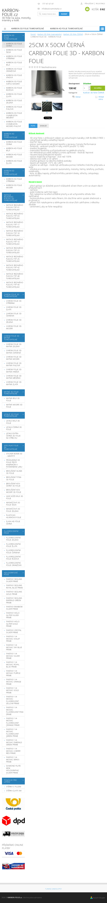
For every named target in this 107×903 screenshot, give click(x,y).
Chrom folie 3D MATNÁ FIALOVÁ (13, 364)
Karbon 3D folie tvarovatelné (27, 28)
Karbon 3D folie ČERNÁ (14, 44)
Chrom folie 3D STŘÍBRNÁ (13, 302)
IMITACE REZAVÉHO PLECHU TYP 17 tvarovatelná (14, 224)
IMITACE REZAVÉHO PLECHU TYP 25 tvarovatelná (14, 258)
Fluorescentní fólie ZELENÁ (13, 538)
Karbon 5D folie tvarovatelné (10, 172)
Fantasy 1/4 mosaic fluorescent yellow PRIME (12, 700)
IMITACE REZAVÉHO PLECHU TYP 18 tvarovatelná (14, 233)
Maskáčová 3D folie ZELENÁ (13, 510)
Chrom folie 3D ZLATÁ (13, 308)
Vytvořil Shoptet (99, 898)
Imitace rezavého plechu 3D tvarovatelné (10, 198)
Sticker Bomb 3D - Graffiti (14, 454)
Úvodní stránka (5, 28)
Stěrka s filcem (13, 786)
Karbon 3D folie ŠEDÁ (14, 51)
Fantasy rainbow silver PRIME (14, 607)
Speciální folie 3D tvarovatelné (11, 447)
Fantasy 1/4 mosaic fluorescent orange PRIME (13, 721)
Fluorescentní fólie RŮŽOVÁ (13, 557)
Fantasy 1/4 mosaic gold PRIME (12, 690)
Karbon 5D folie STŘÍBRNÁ (14, 180)
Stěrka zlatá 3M (14, 790)
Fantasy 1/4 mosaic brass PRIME (12, 759)
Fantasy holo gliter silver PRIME (12, 615)
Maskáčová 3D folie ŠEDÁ (13, 503)
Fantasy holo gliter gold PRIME (12, 623)
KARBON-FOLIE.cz (16, 14)
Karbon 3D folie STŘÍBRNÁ (14, 57)
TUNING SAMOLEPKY (53, 889)
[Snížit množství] (89, 89)
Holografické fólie (11, 573)
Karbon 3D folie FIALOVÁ (14, 108)
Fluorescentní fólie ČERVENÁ (13, 551)
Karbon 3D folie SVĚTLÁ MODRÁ (14, 82)
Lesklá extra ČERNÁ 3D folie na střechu (13, 435)
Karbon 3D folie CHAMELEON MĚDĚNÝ (14, 115)
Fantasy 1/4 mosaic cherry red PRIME (13, 750)
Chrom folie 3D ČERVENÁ (13, 314)
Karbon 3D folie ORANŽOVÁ (14, 70)
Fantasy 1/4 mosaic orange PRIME (13, 681)
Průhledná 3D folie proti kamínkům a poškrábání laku (14, 463)
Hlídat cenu (101, 98)
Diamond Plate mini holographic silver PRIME (13, 769)
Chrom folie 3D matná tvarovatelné (11, 338)
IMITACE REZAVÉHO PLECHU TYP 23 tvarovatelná (14, 250)
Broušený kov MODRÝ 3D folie (13, 491)
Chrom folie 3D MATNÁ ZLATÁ (13, 383)
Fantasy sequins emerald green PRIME (14, 600)
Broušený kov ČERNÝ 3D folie (13, 484)
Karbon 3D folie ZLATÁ (14, 95)
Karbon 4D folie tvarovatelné (66, 28)
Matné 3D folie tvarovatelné (11, 393)
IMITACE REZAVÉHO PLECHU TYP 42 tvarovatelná (14, 267)
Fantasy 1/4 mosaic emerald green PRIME (14, 742)
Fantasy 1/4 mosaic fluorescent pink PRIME (14, 711)
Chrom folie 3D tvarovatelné (11, 295)
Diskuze (43, 126)
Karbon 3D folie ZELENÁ (14, 101)
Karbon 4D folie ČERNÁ (14, 143)
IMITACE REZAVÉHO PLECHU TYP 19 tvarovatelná (14, 241)
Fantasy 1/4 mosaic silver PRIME (13, 655)
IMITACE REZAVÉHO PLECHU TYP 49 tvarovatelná (14, 284)
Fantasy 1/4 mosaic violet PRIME (13, 638)
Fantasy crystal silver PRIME (14, 631)
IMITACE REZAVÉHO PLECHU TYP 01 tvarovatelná (14, 207)
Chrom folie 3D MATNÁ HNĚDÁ (13, 370)
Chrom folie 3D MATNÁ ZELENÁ (13, 345)
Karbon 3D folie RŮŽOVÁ (14, 89)
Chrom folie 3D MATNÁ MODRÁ (13, 358)
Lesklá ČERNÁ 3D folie (14, 428)
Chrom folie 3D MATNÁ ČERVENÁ (13, 351)
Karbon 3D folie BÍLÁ (14, 63)
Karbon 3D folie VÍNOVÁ (14, 76)
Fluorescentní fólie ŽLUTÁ (13, 545)
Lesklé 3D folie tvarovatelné (11, 415)
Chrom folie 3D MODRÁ (13, 327)
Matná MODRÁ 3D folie (14, 405)
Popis (33, 126)
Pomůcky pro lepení (10, 781)
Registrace (100, 3)
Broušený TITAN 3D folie (13, 478)
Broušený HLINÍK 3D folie (14, 472)
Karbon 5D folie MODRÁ (14, 186)
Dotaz (78, 97)
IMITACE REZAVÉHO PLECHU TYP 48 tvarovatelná (14, 276)
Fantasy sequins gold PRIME (14, 592)
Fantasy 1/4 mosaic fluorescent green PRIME (12, 732)
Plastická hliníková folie (13, 516)
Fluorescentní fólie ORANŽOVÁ (13, 564)
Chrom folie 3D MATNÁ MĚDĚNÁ (13, 377)
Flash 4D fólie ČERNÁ (13, 522)
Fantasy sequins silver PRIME (14, 580)
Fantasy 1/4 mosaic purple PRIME (13, 673)
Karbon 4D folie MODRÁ (14, 155)
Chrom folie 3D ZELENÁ (13, 321)
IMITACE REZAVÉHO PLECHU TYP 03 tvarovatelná (14, 215)
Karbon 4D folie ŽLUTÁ (14, 162)
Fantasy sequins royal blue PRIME (14, 586)
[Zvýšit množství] (89, 87)
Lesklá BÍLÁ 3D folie (13, 422)
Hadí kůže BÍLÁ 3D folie (14, 497)
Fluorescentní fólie (11, 532)
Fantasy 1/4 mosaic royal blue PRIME (12, 664)
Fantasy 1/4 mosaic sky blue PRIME (14, 647)
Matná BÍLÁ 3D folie (13, 399)
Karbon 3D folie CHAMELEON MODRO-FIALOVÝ (14, 123)
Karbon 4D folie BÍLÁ (14, 149)
